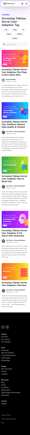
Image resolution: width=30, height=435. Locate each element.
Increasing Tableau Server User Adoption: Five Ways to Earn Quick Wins (14, 72)
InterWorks (9, 3)
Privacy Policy (6, 415)
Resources (5, 380)
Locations (4, 374)
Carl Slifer (9, 132)
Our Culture (5, 339)
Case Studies (5, 358)
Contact (4, 401)
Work (3, 348)
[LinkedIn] (3, 328)
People (3, 366)
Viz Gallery (5, 387)
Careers (3, 371)
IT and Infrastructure (8, 355)
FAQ (2, 423)
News (9, 34)
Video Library (5, 390)
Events (3, 385)
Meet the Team (6, 369)
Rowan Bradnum (11, 79)
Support (4, 404)
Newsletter (5, 395)
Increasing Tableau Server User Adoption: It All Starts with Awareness (14, 233)
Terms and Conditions (8, 419)
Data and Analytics (7, 353)
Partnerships (5, 360)
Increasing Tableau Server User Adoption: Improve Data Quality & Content (14, 124)
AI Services (5, 350)
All (6, 30)
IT (23, 30)
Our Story (4, 337)
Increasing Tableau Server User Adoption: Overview (14, 284)
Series (15, 38)
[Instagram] (7, 328)
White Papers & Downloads (10, 393)
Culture (19, 34)
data (14, 30)
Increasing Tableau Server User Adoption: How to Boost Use (14, 179)
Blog (2, 382)
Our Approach (6, 342)
